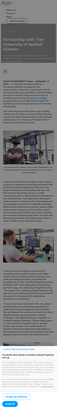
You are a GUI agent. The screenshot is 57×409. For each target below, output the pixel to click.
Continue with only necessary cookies (19, 349)
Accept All (10, 404)
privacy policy (47, 386)
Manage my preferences (16, 397)
